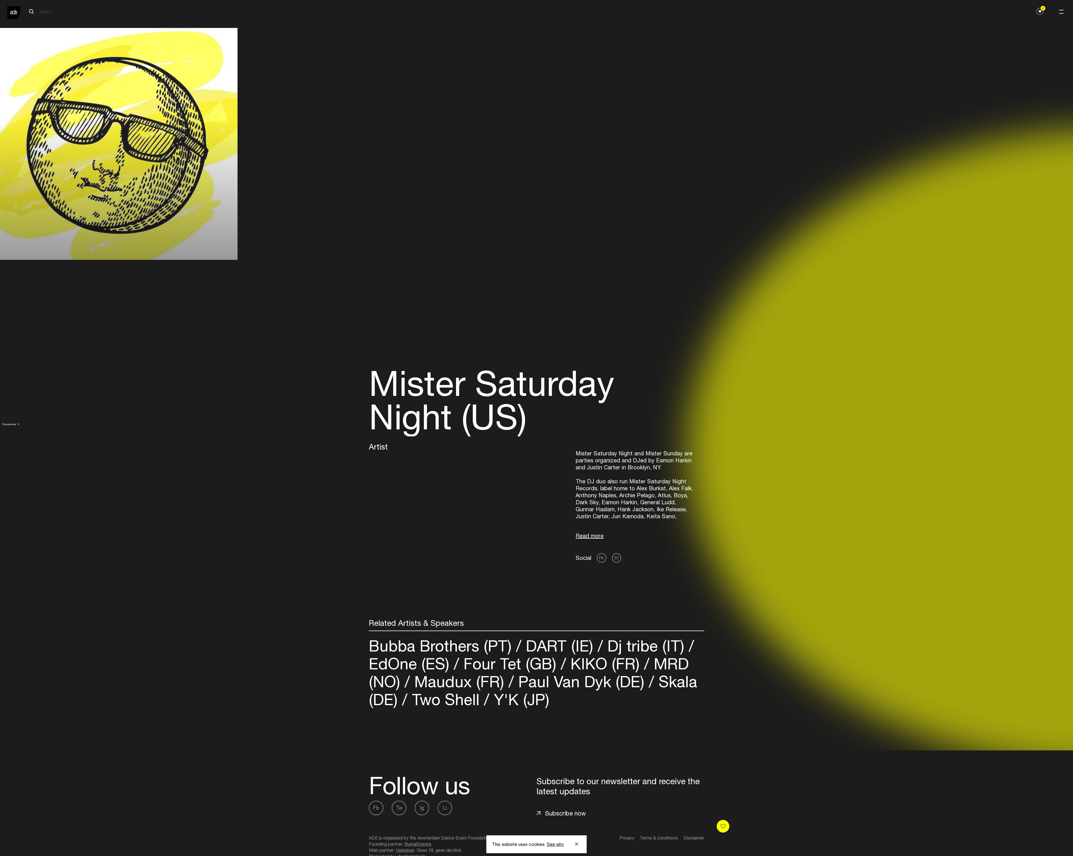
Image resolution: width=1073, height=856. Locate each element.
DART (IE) (559, 646)
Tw (399, 808)
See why (555, 844)
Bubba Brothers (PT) (442, 646)
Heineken (405, 850)
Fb (601, 557)
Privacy (626, 837)
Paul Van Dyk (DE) (581, 681)
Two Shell (445, 699)
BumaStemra (418, 844)
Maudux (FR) (459, 681)
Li (445, 808)
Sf (616, 557)
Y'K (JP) (519, 699)
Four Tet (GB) (510, 664)
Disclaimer (9, 424)
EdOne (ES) (411, 664)
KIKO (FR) (605, 664)
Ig (422, 808)
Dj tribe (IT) (646, 646)
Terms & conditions (659, 837)
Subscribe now (565, 813)
